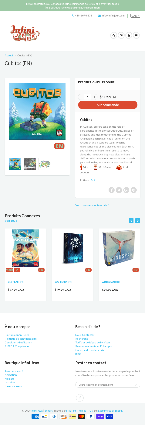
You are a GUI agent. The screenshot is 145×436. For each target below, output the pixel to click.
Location (10, 382)
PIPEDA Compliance (17, 346)
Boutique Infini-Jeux (17, 334)
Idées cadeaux (13, 386)
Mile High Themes (76, 410)
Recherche (81, 338)
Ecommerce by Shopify (110, 410)
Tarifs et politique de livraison (92, 342)
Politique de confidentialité (21, 338)
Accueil (9, 55)
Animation (11, 374)
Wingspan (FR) (111, 281)
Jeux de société (14, 371)
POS (90, 410)
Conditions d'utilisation (18, 342)
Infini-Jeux (37, 410)
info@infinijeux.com (113, 15)
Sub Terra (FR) (63, 281)
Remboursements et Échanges (93, 346)
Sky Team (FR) (16, 281)
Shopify (49, 410)
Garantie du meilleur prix (89, 350)
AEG (93, 180)
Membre (10, 378)
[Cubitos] (37, 118)
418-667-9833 (83, 15)
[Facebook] (80, 398)
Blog (78, 353)
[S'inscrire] (135, 385)
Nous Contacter (84, 334)
